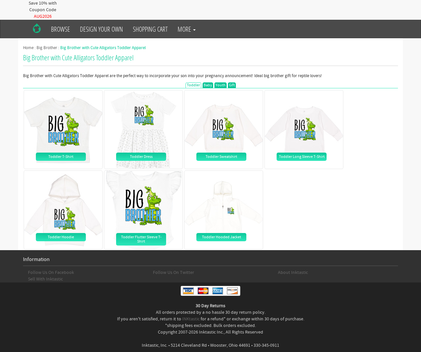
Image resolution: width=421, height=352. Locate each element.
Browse (60, 29)
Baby (208, 85)
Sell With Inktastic (45, 279)
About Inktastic (293, 273)
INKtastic (191, 319)
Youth (220, 85)
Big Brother (47, 47)
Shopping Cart (150, 29)
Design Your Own (101, 29)
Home (28, 47)
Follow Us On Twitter (173, 273)
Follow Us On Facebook (51, 273)
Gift (232, 85)
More (185, 29)
